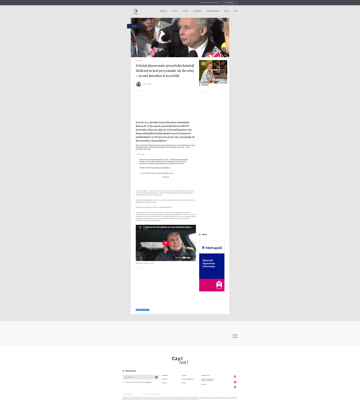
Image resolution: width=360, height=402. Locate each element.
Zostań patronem (229, 2)
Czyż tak (184, 375)
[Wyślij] (156, 377)
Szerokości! (163, 11)
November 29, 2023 (167, 173)
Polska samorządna (212, 11)
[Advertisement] (166, 105)
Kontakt (203, 384)
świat (204, 235)
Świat (235, 11)
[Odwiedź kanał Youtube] (235, 381)
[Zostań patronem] (235, 377)
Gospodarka (197, 11)
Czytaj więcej (149, 382)
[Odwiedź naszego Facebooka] (235, 386)
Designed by (126, 394)
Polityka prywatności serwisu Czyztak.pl (208, 380)
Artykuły (175, 11)
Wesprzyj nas (205, 375)
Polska (226, 11)
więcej (235, 335)
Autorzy (185, 11)
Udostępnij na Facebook (142, 309)
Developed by (145, 394)
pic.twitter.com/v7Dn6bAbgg (161, 168)
